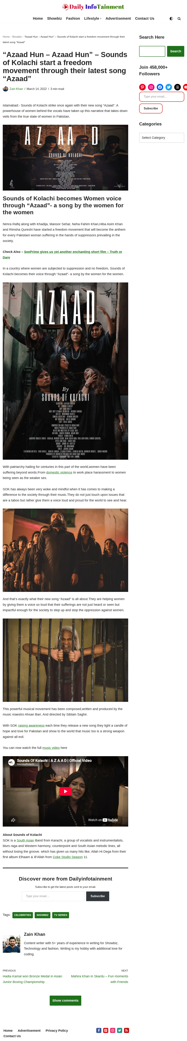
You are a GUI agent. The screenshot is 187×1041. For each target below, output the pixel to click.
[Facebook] (160, 87)
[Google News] (126, 1030)
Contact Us (144, 18)
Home (38, 18)
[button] (100, 18)
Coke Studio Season (68, 857)
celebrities (22, 915)
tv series (60, 915)
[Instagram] (151, 87)
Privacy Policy (57, 1030)
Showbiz (54, 18)
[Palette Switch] (171, 18)
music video (51, 748)
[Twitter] (168, 87)
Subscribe (98, 896)
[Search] (179, 18)
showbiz (43, 915)
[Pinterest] (142, 87)
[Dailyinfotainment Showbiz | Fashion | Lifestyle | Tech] (93, 7)
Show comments (65, 1000)
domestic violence (59, 472)
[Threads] (177, 87)
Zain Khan (16, 88)
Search (175, 51)
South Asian (25, 840)
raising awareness (31, 725)
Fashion (73, 18)
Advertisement (118, 18)
